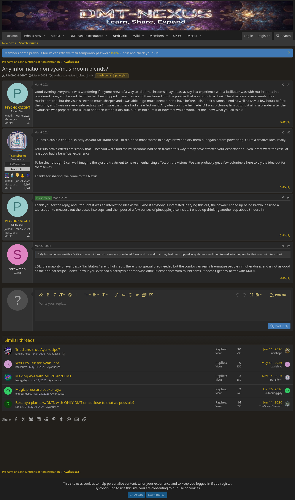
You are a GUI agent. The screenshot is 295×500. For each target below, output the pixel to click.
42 (28, 123)
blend (82, 75)
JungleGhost (22, 354)
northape (276, 353)
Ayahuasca (53, 354)
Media (55, 35)
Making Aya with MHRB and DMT (43, 375)
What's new (32, 35)
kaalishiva (21, 367)
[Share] (283, 84)
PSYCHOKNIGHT (16, 75)
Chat (177, 35)
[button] (44, 36)
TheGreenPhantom (270, 406)
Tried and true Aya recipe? (37, 349)
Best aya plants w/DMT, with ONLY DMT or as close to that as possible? (74, 402)
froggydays (22, 380)
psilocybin (121, 75)
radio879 (20, 407)
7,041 (27, 188)
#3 (288, 198)
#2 (288, 132)
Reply (286, 122)
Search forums (28, 43)
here (115, 53)
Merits (192, 35)
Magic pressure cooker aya (38, 389)
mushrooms (104, 75)
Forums (11, 35)
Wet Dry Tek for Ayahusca (37, 362)
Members (156, 35)
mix (91, 75)
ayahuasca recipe (64, 75)
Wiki (136, 35)
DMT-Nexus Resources (86, 35)
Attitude (120, 35)
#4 (288, 246)
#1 (288, 84)
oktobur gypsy (23, 394)
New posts (9, 43)
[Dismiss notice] (288, 53)
